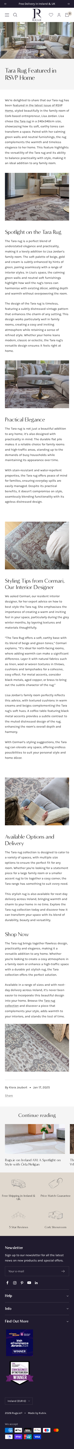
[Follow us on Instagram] (14, 1282)
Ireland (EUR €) (17, 1400)
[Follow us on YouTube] (29, 1282)
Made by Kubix (37, 1413)
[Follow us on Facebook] (7, 1282)
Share (9, 1095)
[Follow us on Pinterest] (21, 1282)
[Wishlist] (51, 15)
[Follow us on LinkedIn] (36, 1282)
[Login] (59, 15)
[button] (37, 1296)
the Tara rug (22, 121)
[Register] (63, 1271)
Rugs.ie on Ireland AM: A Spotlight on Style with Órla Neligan (33, 1162)
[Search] (15, 15)
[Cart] (67, 15)
